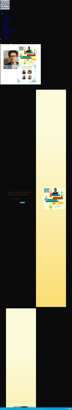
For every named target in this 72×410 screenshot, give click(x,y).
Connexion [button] (4, 39)
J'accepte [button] (70, 408)
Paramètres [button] (66, 408)
